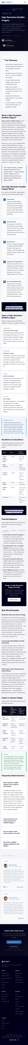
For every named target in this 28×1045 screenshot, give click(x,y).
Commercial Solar (19, 982)
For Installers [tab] (13, 530)
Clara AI (3, 984)
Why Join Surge (5, 994)
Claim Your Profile (5, 1001)
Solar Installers (18, 973)
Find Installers (5, 996)
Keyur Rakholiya (8, 40)
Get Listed (4, 999)
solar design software (11, 143)
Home (3, 9)
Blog (16, 994)
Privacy (3, 1025)
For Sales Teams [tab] (21, 530)
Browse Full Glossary (13, 942)
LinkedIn (6, 886)
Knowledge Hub (18, 996)
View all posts (20, 887)
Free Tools (17, 1001)
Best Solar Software (19, 1006)
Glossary (8, 9)
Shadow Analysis (5, 975)
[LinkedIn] (12, 1040)
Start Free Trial (13, 599)
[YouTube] (10, 1040)
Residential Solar (19, 979)
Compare (17, 1008)
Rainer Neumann (10, 45)
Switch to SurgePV (19, 1011)
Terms (3, 1028)
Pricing (3, 987)
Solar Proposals (5, 982)
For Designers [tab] (6, 530)
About (3, 1020)
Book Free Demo (14, 946)
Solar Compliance (19, 1013)
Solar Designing (5, 973)
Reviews (17, 1003)
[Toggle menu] (25, 2)
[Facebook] (15, 1040)
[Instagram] (17, 1040)
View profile (20, 918)
